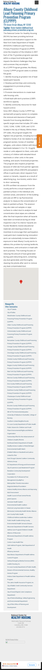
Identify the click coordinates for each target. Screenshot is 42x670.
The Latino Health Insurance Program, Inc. (20, 582)
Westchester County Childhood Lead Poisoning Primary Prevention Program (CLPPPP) (19, 319)
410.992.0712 (20, 627)
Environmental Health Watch (16, 449)
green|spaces (11, 499)
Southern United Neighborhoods (18, 421)
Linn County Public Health (15, 514)
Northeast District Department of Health (20, 443)
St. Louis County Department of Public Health (21, 424)
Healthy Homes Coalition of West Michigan (20, 446)
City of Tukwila (11, 309)
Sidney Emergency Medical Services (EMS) (20, 561)
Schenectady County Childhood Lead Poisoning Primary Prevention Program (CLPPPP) (19, 334)
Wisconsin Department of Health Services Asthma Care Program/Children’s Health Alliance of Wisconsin (20, 530)
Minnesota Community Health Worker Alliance (21, 511)
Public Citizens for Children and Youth (19, 427)
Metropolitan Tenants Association (18, 483)
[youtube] (25, 631)
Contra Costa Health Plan (15, 542)
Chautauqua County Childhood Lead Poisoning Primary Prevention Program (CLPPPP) (19, 399)
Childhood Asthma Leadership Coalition (20, 517)
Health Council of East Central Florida (19, 496)
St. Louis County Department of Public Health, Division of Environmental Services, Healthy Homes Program (21, 570)
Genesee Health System (15, 502)
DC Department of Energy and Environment (21, 464)
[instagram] (29, 631)
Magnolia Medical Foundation (16, 486)
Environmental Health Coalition (17, 505)
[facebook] (12, 631)
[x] (16, 631)
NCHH (11, 3)
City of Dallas (11, 312)
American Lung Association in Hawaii (18, 508)
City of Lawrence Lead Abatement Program (20, 468)
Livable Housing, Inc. (13, 564)
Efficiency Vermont (13, 551)
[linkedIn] (21, 631)
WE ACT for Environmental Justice (17, 412)
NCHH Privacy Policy (12, 639)
